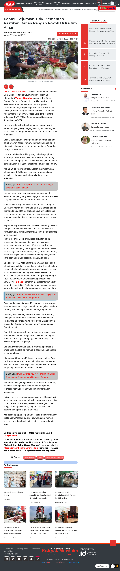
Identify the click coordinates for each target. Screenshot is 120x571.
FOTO (94, 3)
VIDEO (87, 3)
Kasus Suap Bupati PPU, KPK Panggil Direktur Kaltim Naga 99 (29, 186)
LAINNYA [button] (105, 3)
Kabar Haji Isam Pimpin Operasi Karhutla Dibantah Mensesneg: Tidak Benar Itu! (53, 10)
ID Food (19, 282)
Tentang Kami (22, 549)
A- (11, 87)
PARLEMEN (20, 3)
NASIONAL (66, 3)
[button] (112, 3)
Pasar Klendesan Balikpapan (54, 457)
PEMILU (29, 3)
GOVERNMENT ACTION (39, 3)
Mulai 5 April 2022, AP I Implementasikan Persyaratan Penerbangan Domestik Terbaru (31, 375)
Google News (10, 436)
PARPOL (49, 3)
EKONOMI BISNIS (56, 3)
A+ (6, 87)
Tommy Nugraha (23, 98)
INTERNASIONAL (77, 3)
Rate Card (9, 549)
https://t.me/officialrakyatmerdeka (21, 448)
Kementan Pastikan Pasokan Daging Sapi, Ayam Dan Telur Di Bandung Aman (31, 296)
